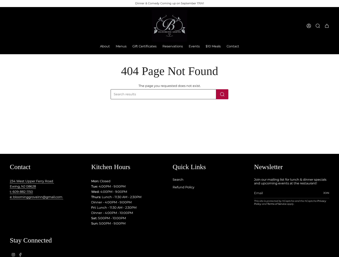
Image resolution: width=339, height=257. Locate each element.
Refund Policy (183, 187)
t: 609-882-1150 (21, 192)
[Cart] (326, 26)
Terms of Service (276, 203)
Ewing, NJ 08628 (23, 186)
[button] (121, 46)
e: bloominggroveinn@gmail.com (36, 197)
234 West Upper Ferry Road (32, 181)
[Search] (222, 94)
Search (178, 179)
